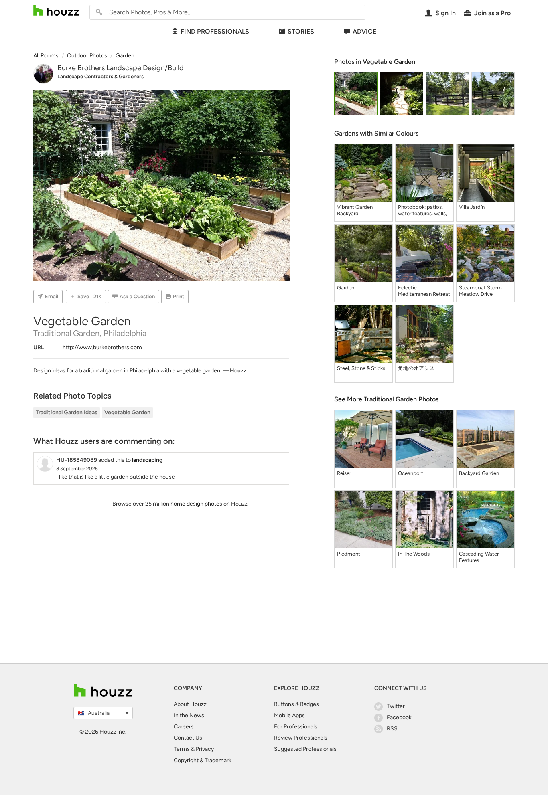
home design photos (196, 503)
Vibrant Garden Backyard (355, 210)
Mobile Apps (289, 715)
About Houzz (190, 704)
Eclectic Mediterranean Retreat (424, 291)
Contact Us (188, 737)
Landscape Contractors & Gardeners (100, 76)
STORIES (301, 31)
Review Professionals (300, 737)
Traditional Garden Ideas (66, 412)
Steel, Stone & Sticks (361, 368)
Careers (184, 726)
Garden (345, 288)
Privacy (205, 749)
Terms (182, 749)
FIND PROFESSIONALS (215, 31)
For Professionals (295, 726)
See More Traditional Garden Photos (386, 399)
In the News (189, 715)
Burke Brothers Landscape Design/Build (120, 67)
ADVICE (364, 31)
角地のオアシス (416, 368)
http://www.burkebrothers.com (102, 347)
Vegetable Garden (127, 412)
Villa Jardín (472, 207)
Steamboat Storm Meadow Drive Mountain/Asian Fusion (480, 291)
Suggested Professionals (305, 749)
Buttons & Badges (296, 704)
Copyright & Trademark (202, 760)
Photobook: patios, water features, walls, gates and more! (422, 210)
